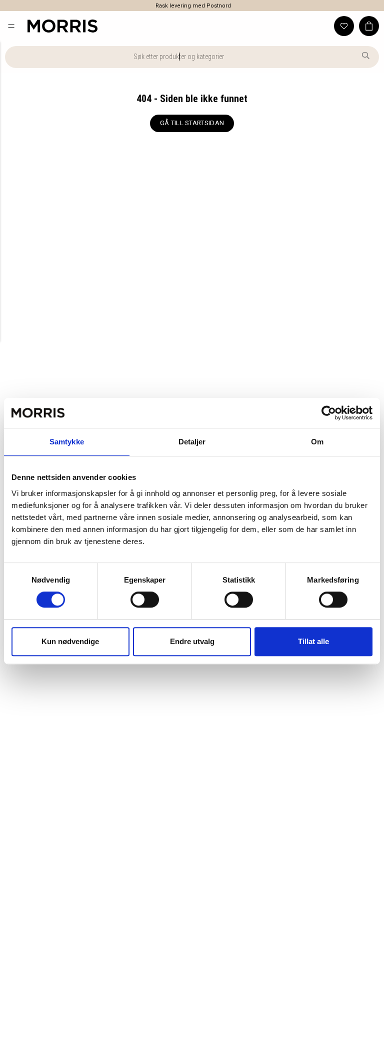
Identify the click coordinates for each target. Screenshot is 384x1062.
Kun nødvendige (70, 641)
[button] (11, 26)
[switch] (144, 600)
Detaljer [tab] (192, 441)
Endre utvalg (192, 641)
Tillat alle (313, 641)
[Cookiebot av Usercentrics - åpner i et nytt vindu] (328, 412)
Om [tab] (317, 441)
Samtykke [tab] (67, 441)
